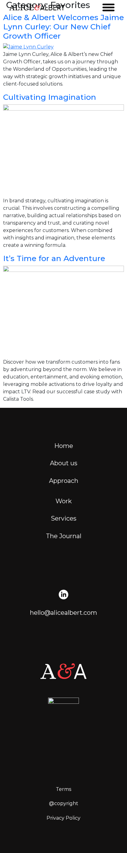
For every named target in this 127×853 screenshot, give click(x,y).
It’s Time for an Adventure (54, 258)
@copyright (63, 803)
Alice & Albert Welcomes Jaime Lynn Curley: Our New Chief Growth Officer (63, 26)
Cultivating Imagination (49, 97)
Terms (63, 789)
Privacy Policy (63, 818)
